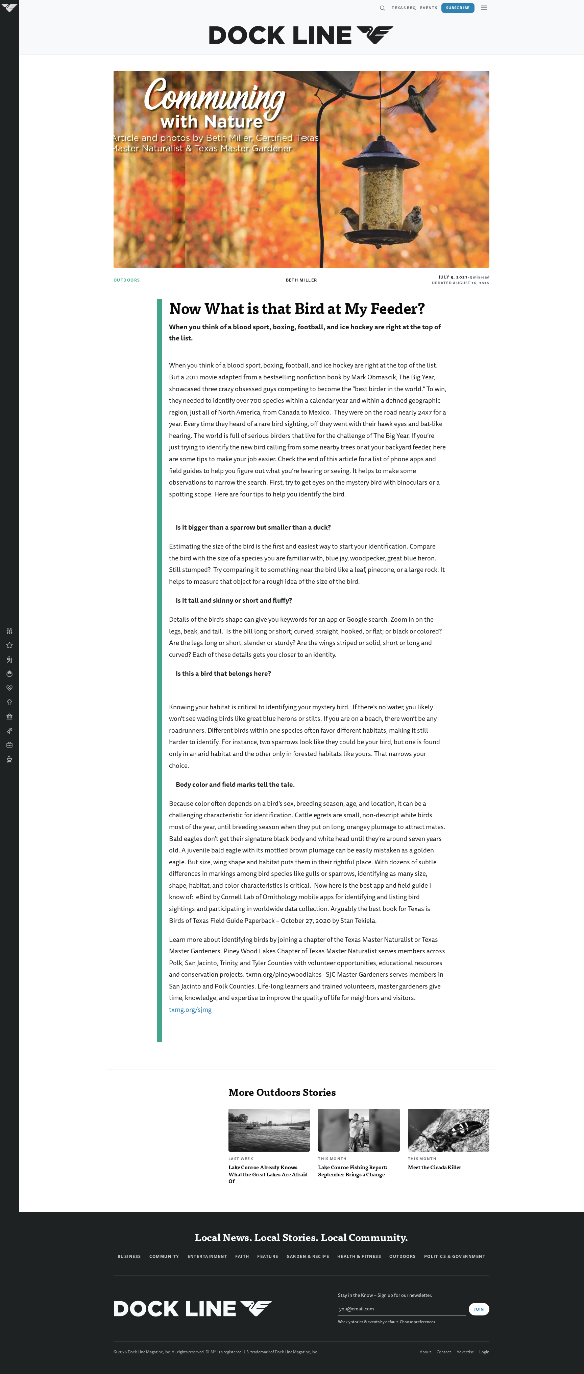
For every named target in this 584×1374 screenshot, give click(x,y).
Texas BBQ (404, 7)
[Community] (9, 631)
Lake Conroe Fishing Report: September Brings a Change (352, 1170)
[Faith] (9, 702)
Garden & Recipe (308, 1256)
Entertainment (207, 1256)
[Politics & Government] (9, 716)
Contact (444, 1352)
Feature (267, 1256)
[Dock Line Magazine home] (301, 35)
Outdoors (127, 280)
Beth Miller (301, 280)
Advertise (465, 1352)
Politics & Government (454, 1256)
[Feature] (9, 645)
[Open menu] (484, 7)
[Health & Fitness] (9, 688)
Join (479, 1309)
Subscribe (458, 7)
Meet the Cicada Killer (435, 1167)
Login (484, 1352)
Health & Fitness (359, 1256)
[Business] (9, 745)
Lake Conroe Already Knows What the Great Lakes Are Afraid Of (268, 1174)
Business (129, 1256)
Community (164, 1256)
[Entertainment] (9, 730)
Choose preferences (417, 1322)
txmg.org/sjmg (190, 1009)
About (425, 1352)
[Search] (382, 8)
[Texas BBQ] (9, 759)
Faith (242, 1256)
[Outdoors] (9, 659)
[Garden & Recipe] (9, 674)
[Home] (9, 8)
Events (428, 7)
